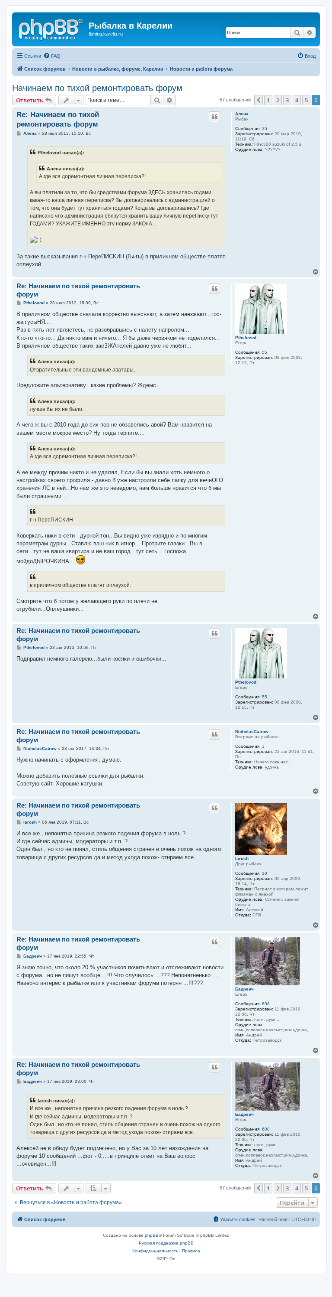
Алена (242, 113)
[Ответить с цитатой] (214, 116)
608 (266, 1003)
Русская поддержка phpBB (166, 1243)
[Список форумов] (51, 28)
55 (264, 352)
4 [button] (296, 100)
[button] (258, 100)
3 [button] (287, 100)
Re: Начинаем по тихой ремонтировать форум (57, 119)
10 (264, 873)
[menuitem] (52, 56)
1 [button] (268, 100)
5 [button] (306, 100)
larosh (242, 858)
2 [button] (277, 100)
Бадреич (244, 989)
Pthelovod (245, 337)
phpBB (152, 1235)
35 (264, 128)
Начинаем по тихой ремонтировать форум (97, 88)
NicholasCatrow (251, 731)
